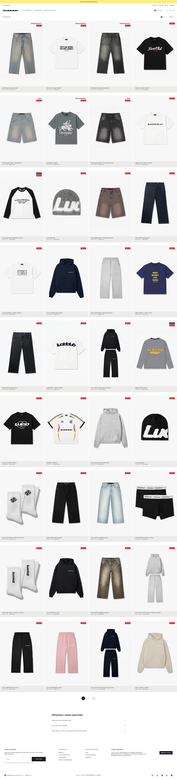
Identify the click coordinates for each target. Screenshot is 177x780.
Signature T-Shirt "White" (55, 387)
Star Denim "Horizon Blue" (99, 537)
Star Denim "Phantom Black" (100, 88)
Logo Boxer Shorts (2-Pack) (144, 537)
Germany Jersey (52, 462)
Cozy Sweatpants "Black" (10, 687)
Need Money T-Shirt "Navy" (143, 313)
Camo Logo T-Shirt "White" (143, 163)
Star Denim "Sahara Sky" (10, 88)
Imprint (61, 752)
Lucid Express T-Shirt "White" (11, 313)
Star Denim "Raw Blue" (142, 238)
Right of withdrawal (65, 760)
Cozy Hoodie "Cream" (142, 687)
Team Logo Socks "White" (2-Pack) (13, 612)
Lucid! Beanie (51, 238)
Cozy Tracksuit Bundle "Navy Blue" (102, 687)
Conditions (62, 757)
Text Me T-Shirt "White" (54, 88)
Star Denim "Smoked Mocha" (100, 612)
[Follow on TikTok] (157, 775)
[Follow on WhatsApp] (167, 775)
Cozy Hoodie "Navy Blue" (54, 313)
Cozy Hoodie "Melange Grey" (100, 462)
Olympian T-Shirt (52, 163)
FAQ (86, 752)
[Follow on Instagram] (152, 775)
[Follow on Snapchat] (162, 775)
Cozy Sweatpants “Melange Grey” (102, 313)
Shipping (88, 757)
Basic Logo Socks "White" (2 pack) (13, 537)
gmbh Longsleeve (141, 387)
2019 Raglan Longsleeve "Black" (12, 238)
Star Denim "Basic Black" (55, 537)
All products (27, 10)
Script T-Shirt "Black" (142, 88)
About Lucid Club (49, 10)
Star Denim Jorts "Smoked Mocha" (102, 238)
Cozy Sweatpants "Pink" (54, 687)
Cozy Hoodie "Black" (53, 612)
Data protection (64, 755)
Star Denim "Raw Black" (10, 387)
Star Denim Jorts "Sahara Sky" (12, 163)
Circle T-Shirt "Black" (9, 462)
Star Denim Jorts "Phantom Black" (102, 163)
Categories (38, 10)
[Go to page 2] (94, 698)
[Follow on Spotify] (172, 775)
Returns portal (90, 755)
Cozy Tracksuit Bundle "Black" (101, 387)
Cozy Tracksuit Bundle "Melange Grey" (148, 612)
